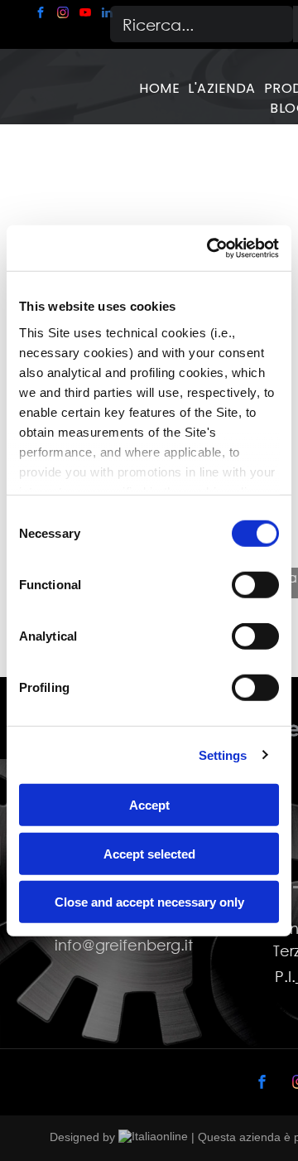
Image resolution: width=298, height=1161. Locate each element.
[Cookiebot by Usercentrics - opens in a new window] (210, 248)
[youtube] (85, 14)
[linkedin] (108, 14)
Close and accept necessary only (149, 902)
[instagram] (63, 14)
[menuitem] (159, 89)
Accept (149, 805)
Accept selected (149, 853)
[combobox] (201, 24)
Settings (223, 754)
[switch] (255, 585)
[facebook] (40, 14)
